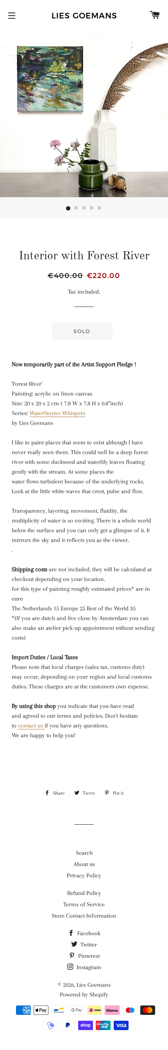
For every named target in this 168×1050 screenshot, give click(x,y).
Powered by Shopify (84, 994)
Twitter (88, 944)
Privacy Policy (84, 875)
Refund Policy (84, 893)
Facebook (88, 933)
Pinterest (88, 955)
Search (84, 852)
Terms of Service (84, 904)
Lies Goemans (94, 984)
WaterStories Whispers (57, 413)
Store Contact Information (84, 915)
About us (84, 864)
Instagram (88, 967)
